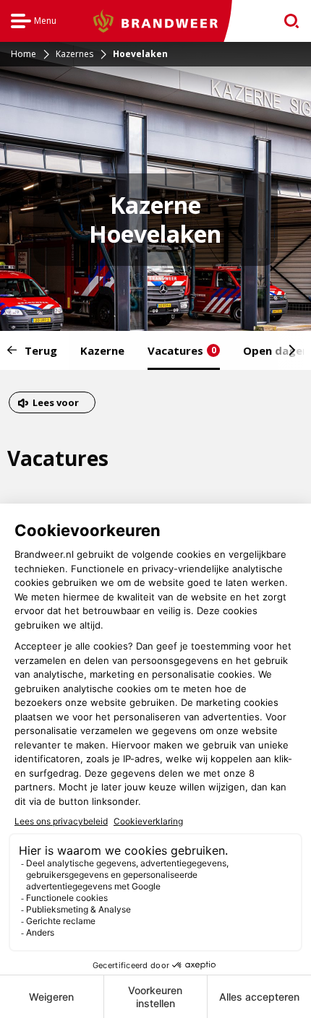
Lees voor (55, 404)
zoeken (286, 21)
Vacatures (182, 350)
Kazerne (102, 350)
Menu (33, 22)
